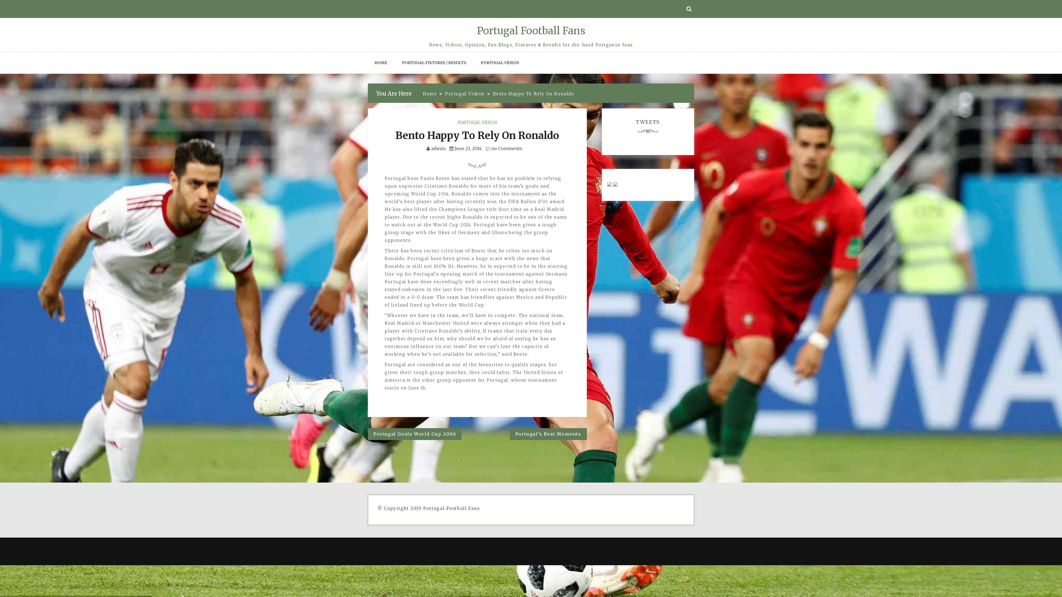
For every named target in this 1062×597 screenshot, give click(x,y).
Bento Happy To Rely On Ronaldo (477, 135)
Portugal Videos (500, 62)
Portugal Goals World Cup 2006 (414, 434)
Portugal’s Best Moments (548, 434)
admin (438, 148)
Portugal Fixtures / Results (434, 62)
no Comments (506, 148)
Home (380, 62)
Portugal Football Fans (531, 31)
